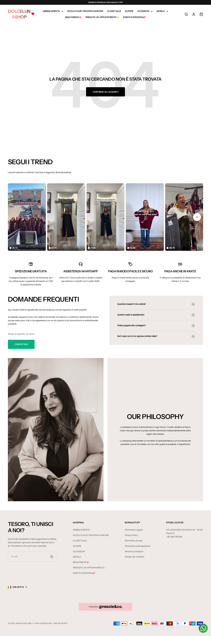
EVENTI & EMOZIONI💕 (134, 17)
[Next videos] (197, 217)
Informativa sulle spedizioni (137, 546)
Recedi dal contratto (134, 557)
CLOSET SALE (114, 11)
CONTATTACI (21, 344)
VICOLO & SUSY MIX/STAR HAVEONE (85, 11)
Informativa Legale (134, 530)
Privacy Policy (131, 535)
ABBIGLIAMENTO (51, 11)
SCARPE (129, 11)
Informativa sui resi (133, 541)
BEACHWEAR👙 (73, 17)
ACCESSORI (143, 11)
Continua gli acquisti (105, 92)
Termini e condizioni (134, 551)
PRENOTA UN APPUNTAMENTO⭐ (102, 17)
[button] (27, 217)
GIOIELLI (161, 11)
